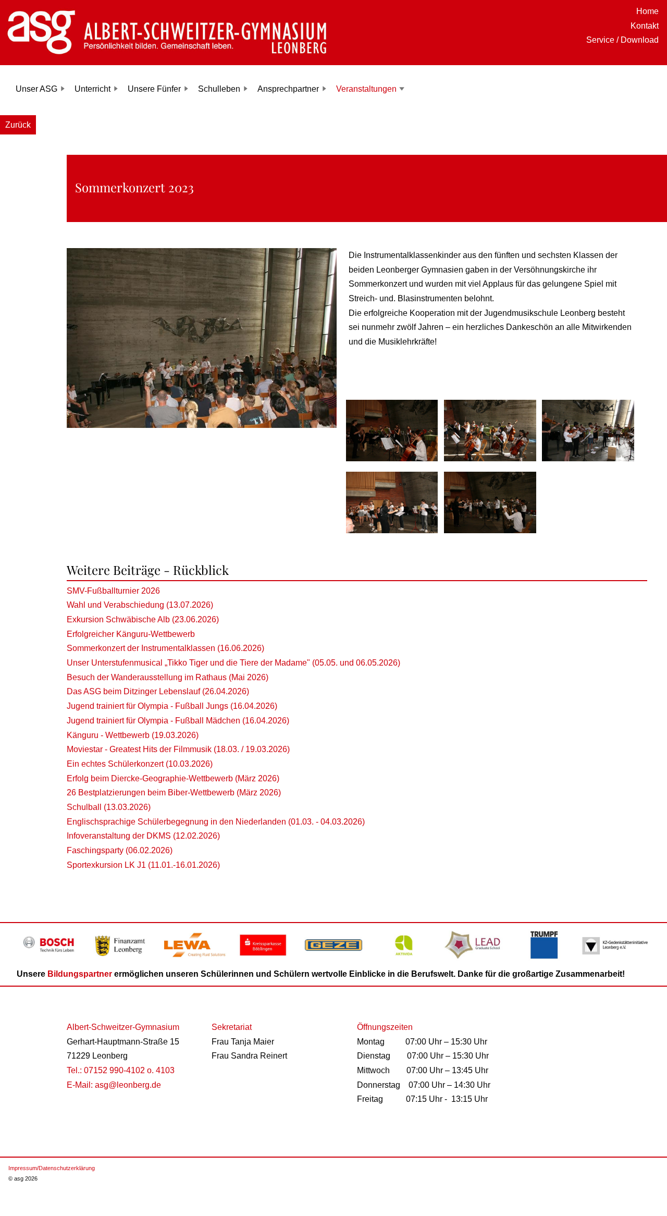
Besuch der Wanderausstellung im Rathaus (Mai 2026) (167, 677)
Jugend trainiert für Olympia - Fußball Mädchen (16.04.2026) (178, 720)
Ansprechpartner (288, 88)
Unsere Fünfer (154, 88)
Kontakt (645, 25)
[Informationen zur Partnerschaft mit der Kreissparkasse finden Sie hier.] (263, 959)
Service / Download (622, 39)
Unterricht (92, 88)
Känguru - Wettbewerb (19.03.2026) (133, 735)
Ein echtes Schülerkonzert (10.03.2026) (140, 763)
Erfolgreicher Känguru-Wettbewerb (131, 634)
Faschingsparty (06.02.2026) (119, 850)
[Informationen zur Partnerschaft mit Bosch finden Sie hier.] (52, 959)
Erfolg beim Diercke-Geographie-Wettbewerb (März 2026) (173, 778)
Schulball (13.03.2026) (109, 807)
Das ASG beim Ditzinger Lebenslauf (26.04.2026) (158, 691)
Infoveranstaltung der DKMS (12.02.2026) (143, 835)
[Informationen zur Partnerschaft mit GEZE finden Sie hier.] (333, 959)
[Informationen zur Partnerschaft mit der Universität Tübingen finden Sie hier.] (474, 959)
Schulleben (219, 88)
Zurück (18, 124)
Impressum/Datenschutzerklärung (51, 1168)
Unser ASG (36, 88)
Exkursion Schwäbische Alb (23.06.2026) (143, 619)
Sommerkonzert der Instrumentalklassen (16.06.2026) (165, 648)
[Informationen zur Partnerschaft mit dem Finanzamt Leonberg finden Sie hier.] (122, 959)
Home (647, 11)
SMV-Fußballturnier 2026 (113, 590)
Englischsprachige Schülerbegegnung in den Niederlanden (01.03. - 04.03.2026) (216, 821)
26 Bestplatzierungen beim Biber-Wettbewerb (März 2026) (174, 792)
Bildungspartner (79, 973)
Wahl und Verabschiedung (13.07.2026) (140, 604)
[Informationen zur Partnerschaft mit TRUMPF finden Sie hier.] (545, 959)
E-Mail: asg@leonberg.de (114, 1084)
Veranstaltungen (366, 88)
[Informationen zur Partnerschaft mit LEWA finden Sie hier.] (192, 959)
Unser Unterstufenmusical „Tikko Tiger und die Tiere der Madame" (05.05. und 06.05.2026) (233, 662)
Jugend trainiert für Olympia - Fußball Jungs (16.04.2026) (172, 706)
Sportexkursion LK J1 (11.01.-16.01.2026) (143, 865)
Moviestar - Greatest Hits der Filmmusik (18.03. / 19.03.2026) (178, 749)
